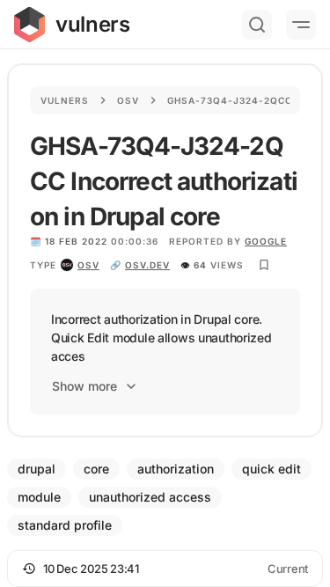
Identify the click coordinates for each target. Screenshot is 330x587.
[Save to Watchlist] (264, 265)
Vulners (64, 100)
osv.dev (147, 265)
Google (266, 241)
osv (88, 265)
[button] (165, 568)
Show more (84, 385)
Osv (128, 100)
